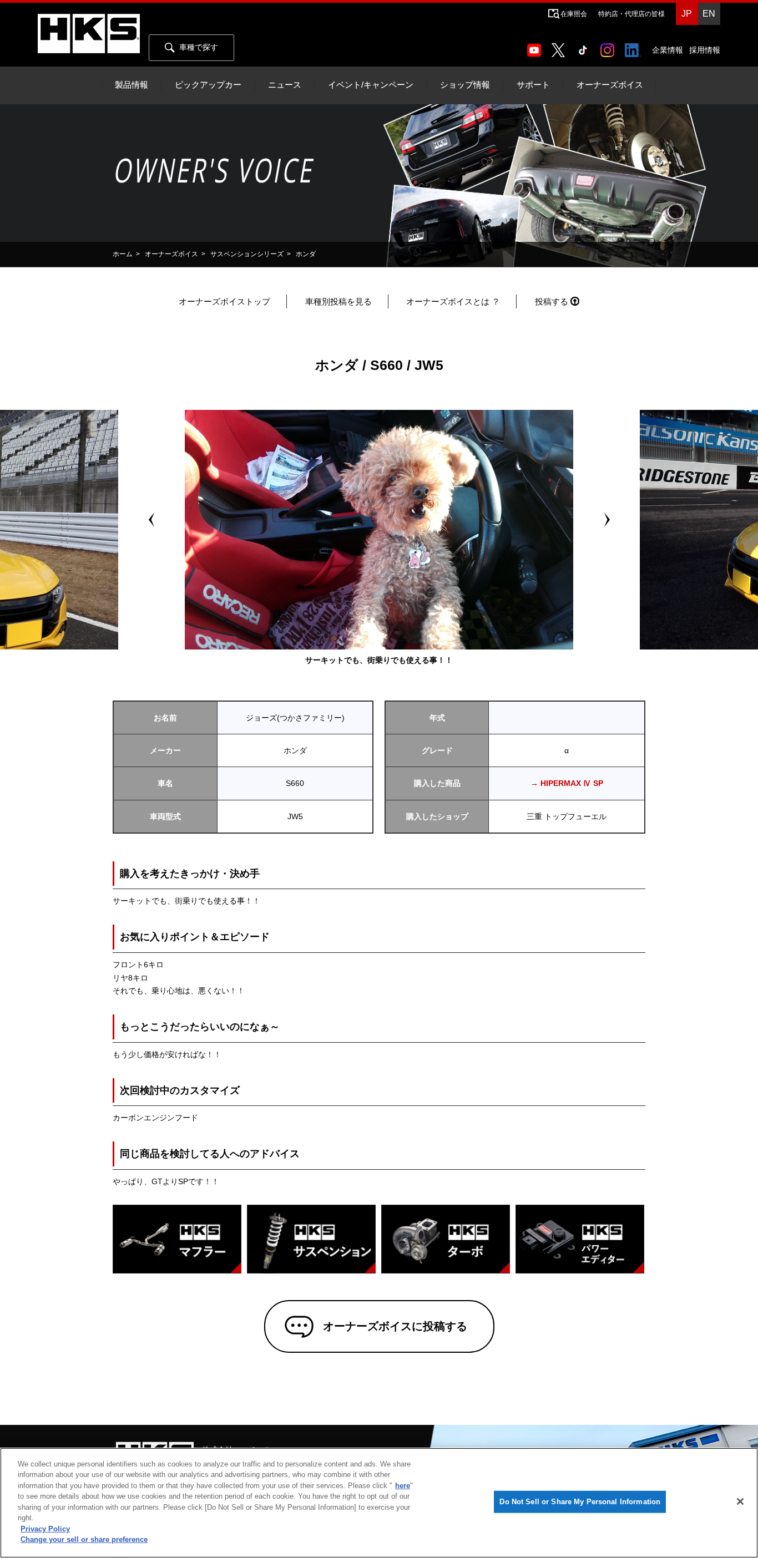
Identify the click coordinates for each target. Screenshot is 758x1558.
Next (606, 519)
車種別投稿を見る (338, 301)
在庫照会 (573, 14)
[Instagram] (609, 46)
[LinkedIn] (635, 46)
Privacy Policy (45, 1529)
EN (709, 13)
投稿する (551, 301)
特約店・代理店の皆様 (631, 14)
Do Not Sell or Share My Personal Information (579, 1502)
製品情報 (131, 84)
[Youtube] (536, 46)
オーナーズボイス (610, 84)
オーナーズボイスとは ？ (453, 301)
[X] (560, 46)
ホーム (123, 254)
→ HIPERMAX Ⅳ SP (566, 783)
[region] (379, 1503)
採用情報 (704, 49)
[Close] (740, 1501)
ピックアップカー (208, 84)
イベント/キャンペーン (370, 84)
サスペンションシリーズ (247, 254)
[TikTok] (585, 46)
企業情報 (667, 49)
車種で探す (198, 47)
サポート (533, 84)
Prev (151, 519)
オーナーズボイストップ (224, 301)
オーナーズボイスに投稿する (395, 1326)
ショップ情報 (465, 84)
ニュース (284, 84)
